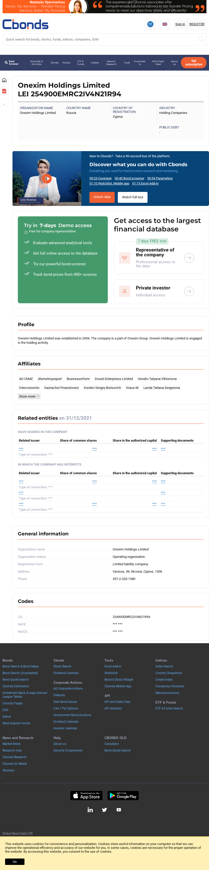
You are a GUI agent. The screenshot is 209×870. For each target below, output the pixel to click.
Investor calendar (65, 728)
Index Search (164, 666)
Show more (27, 396)
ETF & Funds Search (169, 708)
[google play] (123, 795)
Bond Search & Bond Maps (21, 666)
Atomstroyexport (50, 379)
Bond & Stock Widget (118, 679)
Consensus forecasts (169, 686)
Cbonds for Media (15, 764)
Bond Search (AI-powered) (20, 673)
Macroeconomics (167, 693)
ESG (5, 710)
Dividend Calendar (66, 673)
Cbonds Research (15, 757)
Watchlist (110, 673)
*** (21, 449)
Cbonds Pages (13, 703)
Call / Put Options (66, 708)
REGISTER (196, 24)
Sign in (180, 24)
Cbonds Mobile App (118, 686)
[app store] (86, 795)
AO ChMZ (26, 379)
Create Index (164, 679)
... (4, 103)
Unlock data (102, 197)
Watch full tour (132, 197)
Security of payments (68, 750)
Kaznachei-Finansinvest (61, 388)
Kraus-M (132, 388)
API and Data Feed (117, 702)
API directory (113, 708)
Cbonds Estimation (16, 686)
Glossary (9, 770)
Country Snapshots (168, 673)
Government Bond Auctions (72, 715)
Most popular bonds (16, 723)
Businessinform (78, 379)
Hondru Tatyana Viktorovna (157, 379)
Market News (11, 744)
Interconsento (29, 388)
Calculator (111, 744)
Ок (15, 862)
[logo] (25, 24)
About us (174, 62)
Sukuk (7, 716)
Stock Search (62, 666)
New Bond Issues (65, 702)
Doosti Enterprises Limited (114, 379)
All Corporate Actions (68, 688)
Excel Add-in (140, 62)
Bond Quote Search (16, 679)
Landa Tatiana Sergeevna (161, 388)
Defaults (59, 695)
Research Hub (12, 750)
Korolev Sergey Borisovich (102, 388)
